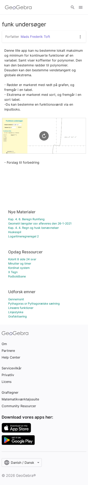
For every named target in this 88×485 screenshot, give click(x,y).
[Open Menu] (80, 7)
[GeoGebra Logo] (18, 7)
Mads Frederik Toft (35, 37)
